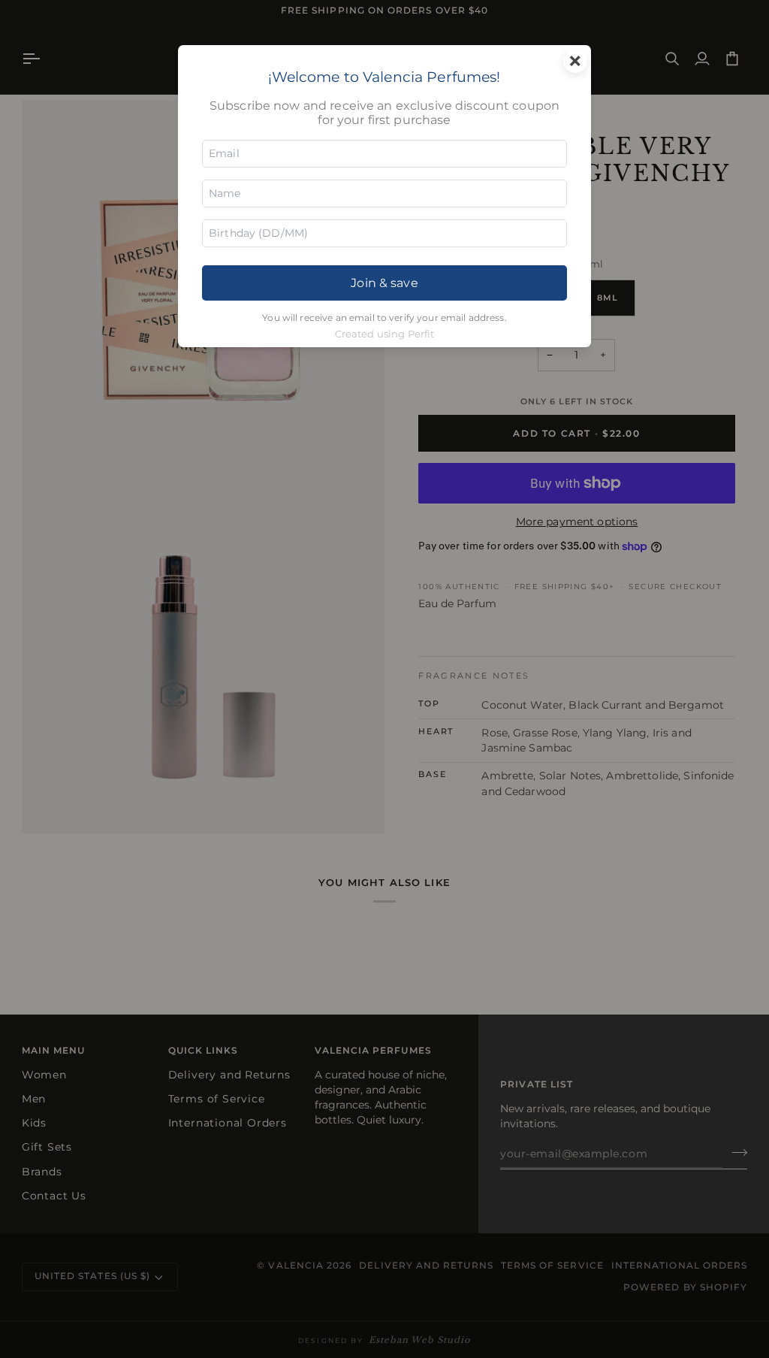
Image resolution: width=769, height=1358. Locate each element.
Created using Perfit (385, 334)
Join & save (384, 282)
